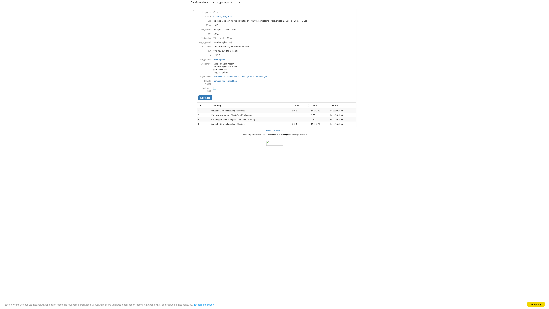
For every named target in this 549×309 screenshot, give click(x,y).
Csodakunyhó (261, 76)
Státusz (335, 105)
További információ (204, 304)
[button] (226, 2)
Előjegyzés (205, 97)
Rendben (536, 304)
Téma (296, 105)
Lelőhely (217, 105)
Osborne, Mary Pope (222, 16)
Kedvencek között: (207, 89)
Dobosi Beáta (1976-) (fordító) (240, 76)
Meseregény (219, 59)
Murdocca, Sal (219, 76)
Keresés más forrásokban (225, 80)
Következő (278, 130)
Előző (268, 130)
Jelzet (315, 105)
